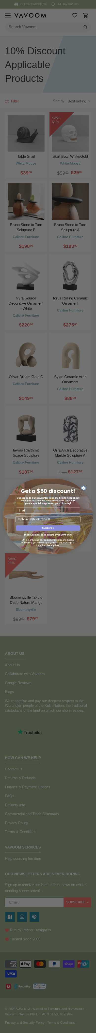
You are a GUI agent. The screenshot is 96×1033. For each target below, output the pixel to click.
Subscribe (48, 528)
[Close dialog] (83, 488)
